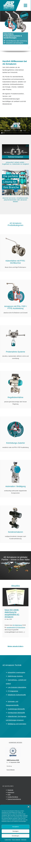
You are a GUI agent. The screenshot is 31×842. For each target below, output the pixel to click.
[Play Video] (15, 152)
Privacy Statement (16, 839)
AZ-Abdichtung (17, 625)
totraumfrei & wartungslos (16, 672)
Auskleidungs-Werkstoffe (16, 709)
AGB (9, 794)
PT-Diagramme (13, 691)
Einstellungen (15, 835)
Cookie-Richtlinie (13, 797)
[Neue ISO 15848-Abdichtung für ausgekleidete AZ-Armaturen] (15, 597)
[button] (28, 807)
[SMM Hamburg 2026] (15, 752)
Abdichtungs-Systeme (15, 676)
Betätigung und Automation (17, 724)
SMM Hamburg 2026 (13, 760)
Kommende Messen (15, 742)
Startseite (10, 790)
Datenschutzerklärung (14, 799)
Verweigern (15, 831)
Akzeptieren (15, 826)
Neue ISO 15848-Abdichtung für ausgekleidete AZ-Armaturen (12, 613)
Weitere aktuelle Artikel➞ (15, 646)
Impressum (23, 839)
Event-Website (11, 769)
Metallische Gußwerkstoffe (17, 695)
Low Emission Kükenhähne (17, 687)
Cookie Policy (8, 839)
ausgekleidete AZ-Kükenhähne (16, 627)
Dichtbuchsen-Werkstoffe (16, 713)
